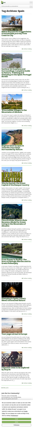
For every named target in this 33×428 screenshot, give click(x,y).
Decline (16, 422)
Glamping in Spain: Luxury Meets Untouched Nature (14, 299)
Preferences (16, 425)
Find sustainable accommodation (9, 6)
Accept (16, 419)
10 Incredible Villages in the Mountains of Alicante (14, 111)
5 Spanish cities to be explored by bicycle (15, 368)
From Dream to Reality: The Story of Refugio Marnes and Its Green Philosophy (16, 261)
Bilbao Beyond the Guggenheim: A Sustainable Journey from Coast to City (16, 33)
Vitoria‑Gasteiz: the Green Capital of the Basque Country (15, 184)
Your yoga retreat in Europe (14, 334)
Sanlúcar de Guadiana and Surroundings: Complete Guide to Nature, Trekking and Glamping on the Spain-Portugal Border (16, 73)
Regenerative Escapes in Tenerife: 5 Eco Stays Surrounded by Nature (13, 147)
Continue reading (27, 49)
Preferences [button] (14, 415)
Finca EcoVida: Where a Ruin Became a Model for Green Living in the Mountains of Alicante (14, 223)
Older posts (5, 387)
